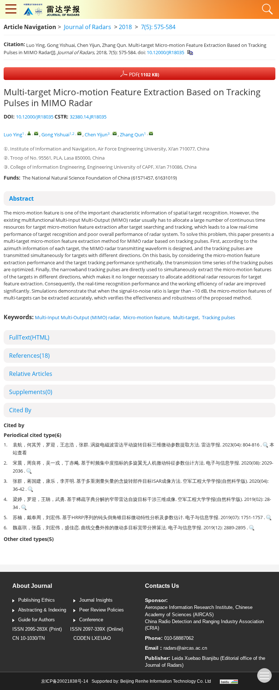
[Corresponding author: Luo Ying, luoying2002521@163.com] (29, 133)
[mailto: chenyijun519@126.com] (115, 133)
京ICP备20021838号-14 (64, 681)
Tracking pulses (218, 317)
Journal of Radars (87, 27)
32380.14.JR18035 (88, 116)
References (29, 356)
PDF (143, 74)
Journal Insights (96, 600)
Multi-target (186, 317)
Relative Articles (30, 374)
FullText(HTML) (29, 337)
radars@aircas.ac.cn (185, 648)
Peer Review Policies (101, 610)
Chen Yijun (96, 134)
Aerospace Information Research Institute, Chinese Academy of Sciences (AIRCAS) (198, 611)
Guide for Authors (36, 619)
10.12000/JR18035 (165, 52)
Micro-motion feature (146, 317)
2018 (125, 27)
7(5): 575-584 (158, 27)
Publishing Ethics (36, 600)
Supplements (30, 392)
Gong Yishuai (55, 134)
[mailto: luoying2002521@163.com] (36, 133)
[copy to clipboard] (189, 52)
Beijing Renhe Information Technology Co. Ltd (165, 681)
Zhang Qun (132, 134)
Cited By (20, 410)
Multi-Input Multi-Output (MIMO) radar (77, 317)
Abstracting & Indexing (42, 610)
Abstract (21, 198)
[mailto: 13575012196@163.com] (79, 133)
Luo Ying (13, 134)
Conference (91, 619)
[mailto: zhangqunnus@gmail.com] (151, 133)
